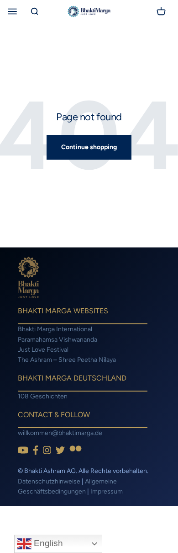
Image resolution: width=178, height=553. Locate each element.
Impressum (106, 491)
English (47, 543)
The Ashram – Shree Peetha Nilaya (67, 360)
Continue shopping (89, 147)
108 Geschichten (43, 396)
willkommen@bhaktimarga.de (60, 433)
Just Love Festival (43, 350)
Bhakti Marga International (55, 329)
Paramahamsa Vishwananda (57, 340)
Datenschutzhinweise (49, 481)
